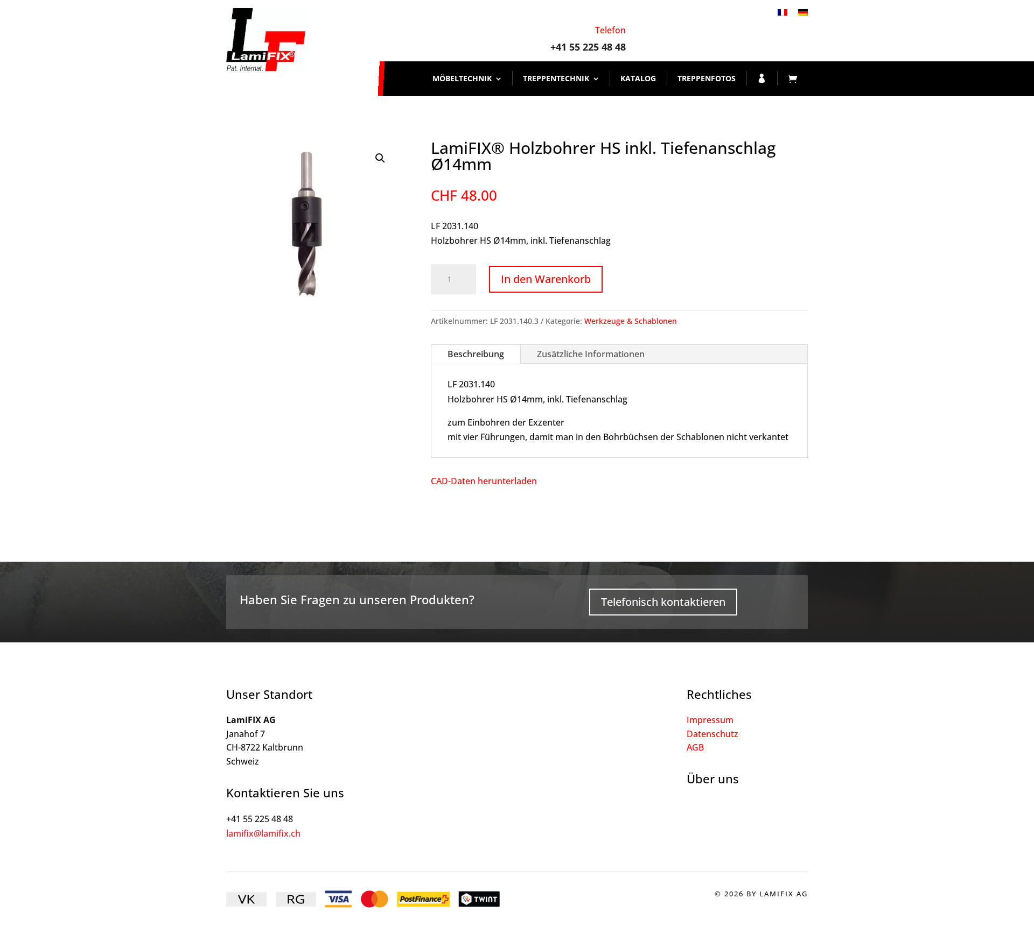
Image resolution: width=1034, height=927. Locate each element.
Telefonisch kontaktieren (663, 602)
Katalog (638, 78)
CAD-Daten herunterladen (484, 481)
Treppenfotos (706, 78)
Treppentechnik (556, 78)
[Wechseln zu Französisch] (782, 11)
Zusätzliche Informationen (591, 354)
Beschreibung (476, 354)
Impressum (710, 720)
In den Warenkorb (546, 279)
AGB (695, 747)
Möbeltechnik (462, 78)
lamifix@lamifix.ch (263, 833)
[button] (380, 158)
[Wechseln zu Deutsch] (803, 11)
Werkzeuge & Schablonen (630, 321)
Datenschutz (712, 734)
